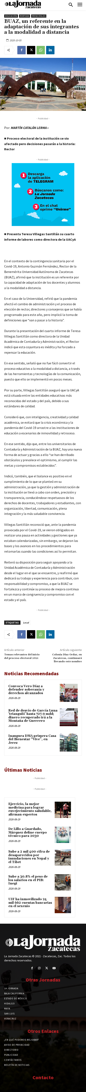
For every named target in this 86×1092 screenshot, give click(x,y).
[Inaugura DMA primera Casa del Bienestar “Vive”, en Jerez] (69, 743)
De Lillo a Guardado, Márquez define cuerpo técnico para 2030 (27, 832)
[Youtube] (54, 968)
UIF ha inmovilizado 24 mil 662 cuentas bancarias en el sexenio (30, 902)
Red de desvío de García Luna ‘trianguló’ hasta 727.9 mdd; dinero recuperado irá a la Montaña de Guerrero (32, 716)
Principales (39, 16)
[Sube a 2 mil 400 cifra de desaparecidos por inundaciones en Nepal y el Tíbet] (63, 857)
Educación (11, 16)
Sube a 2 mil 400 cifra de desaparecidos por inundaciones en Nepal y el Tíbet (29, 857)
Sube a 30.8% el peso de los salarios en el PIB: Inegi (28, 880)
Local (26, 622)
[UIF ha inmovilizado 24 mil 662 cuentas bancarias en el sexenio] (63, 905)
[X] (31, 50)
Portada (24, 16)
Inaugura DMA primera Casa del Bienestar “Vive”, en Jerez (32, 739)
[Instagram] (39, 968)
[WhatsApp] (41, 50)
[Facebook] (21, 50)
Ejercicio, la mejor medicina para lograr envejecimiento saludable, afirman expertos (30, 809)
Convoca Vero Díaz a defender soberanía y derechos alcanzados (26, 689)
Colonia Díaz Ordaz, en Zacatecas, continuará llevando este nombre (67, 658)
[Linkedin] (50, 50)
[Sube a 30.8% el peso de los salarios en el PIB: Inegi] (63, 882)
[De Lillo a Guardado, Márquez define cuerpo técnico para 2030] (63, 835)
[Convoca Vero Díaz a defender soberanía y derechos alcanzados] (69, 693)
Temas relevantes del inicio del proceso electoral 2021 (22, 656)
